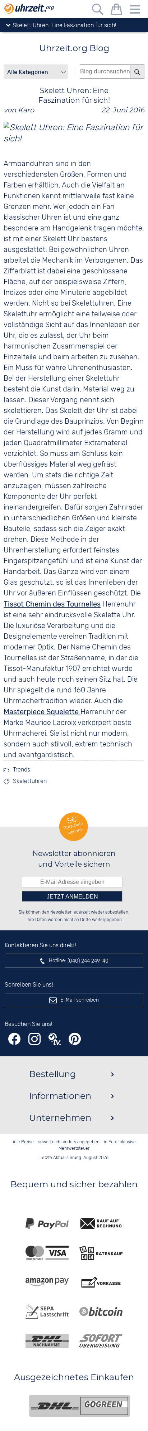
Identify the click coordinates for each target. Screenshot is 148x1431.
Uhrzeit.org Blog (74, 48)
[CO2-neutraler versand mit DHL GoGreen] (79, 1406)
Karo (26, 110)
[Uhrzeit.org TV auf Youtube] (54, 1039)
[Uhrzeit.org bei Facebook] (14, 1039)
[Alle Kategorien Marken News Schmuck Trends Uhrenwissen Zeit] (36, 71)
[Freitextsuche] (97, 10)
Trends (21, 770)
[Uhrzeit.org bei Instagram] (34, 1039)
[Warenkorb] (116, 10)
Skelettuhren (30, 781)
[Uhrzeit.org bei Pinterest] (74, 1039)
